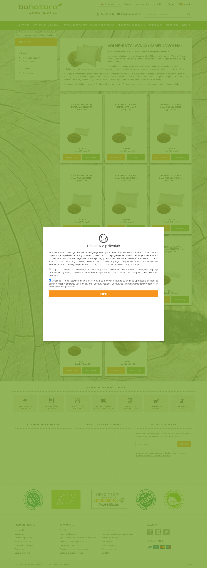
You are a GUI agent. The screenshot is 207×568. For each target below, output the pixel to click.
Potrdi (103, 293)
